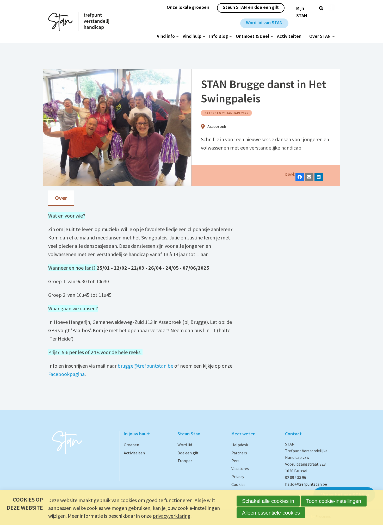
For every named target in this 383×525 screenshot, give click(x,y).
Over (61, 197)
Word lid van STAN (264, 23)
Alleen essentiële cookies (271, 513)
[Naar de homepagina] (78, 21)
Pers (235, 460)
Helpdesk (239, 444)
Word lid (184, 444)
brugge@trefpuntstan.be (145, 365)
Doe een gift (188, 452)
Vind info (166, 36)
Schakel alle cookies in (268, 501)
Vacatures (240, 468)
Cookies (238, 484)
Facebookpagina (66, 374)
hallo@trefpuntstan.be (306, 484)
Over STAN (320, 36)
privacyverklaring (171, 515)
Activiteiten (289, 36)
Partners (239, 452)
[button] (299, 177)
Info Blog (218, 36)
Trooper (184, 460)
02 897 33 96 (295, 477)
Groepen (131, 444)
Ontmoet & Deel (252, 36)
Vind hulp (192, 36)
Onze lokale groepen (188, 7)
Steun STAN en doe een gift (251, 7)
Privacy (237, 476)
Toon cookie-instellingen (333, 501)
